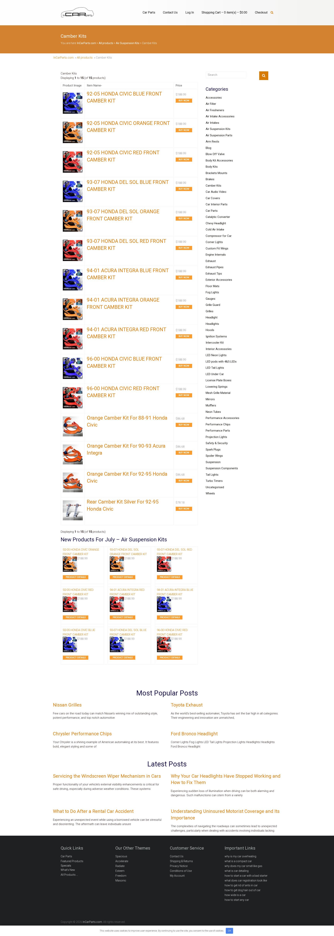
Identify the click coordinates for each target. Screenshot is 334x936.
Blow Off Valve (215, 154)
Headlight (211, 317)
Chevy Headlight (216, 223)
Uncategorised (215, 487)
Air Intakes (212, 123)
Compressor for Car (219, 236)
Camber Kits (213, 185)
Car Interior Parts (216, 204)
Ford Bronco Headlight (194, 733)
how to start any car (237, 899)
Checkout (261, 12)
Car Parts (149, 12)
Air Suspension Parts (219, 135)
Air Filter (211, 104)
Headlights (212, 324)
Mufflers (211, 405)
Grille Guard (213, 305)
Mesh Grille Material (218, 393)
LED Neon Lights (216, 355)
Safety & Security (217, 443)
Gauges (210, 298)
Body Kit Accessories (219, 160)
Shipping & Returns (181, 861)
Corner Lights (214, 242)
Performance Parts (218, 430)
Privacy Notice (178, 866)
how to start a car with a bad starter (246, 875)
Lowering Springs (216, 386)
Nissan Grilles (67, 705)
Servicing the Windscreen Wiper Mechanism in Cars (107, 776)
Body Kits (212, 166)
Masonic (120, 880)
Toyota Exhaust (187, 705)
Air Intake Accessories (220, 116)
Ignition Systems (216, 336)
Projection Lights (216, 437)
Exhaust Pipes (214, 267)
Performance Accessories (222, 418)
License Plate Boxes (218, 380)
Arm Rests (212, 141)
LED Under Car (215, 374)
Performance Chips (218, 424)
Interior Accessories (219, 349)
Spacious (121, 856)
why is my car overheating (240, 856)
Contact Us (170, 12)
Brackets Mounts (216, 173)
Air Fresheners (215, 110)
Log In (189, 12)
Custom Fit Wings (217, 248)
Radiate (119, 866)
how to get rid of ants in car (241, 885)
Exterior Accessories (219, 280)
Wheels (210, 493)
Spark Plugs (213, 449)
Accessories (214, 97)
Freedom (120, 875)
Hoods (210, 330)
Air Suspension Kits (218, 129)
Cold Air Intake (215, 229)
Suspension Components (222, 468)
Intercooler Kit (215, 342)
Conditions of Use (181, 870)
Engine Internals (216, 254)
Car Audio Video (216, 192)
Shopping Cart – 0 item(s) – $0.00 (224, 12)
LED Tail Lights (215, 367)
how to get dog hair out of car (243, 890)
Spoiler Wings (214, 455)
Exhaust (211, 261)
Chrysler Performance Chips (82, 733)
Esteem (119, 870)
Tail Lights (212, 474)
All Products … (69, 874)
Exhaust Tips (214, 273)
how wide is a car (235, 895)
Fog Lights (212, 292)
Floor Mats (212, 286)
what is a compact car (238, 861)
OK (229, 930)
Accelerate (121, 861)
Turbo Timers (214, 481)
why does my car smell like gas (243, 866)
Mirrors (210, 399)
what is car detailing (237, 870)
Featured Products (72, 861)
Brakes (210, 179)
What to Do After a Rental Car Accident (93, 811)
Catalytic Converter (218, 217)
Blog (208, 148)
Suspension (213, 462)
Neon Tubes (213, 412)
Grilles (209, 311)
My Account (177, 875)
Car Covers (213, 198)
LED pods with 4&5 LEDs (221, 361)
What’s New (68, 869)
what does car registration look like (246, 880)
